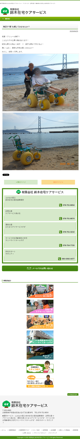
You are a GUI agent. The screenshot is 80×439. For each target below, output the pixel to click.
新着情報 (75, 430)
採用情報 (45, 430)
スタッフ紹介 (36, 430)
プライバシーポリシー (40, 433)
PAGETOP (73, 394)
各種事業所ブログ (24, 430)
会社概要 (53, 430)
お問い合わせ (27, 433)
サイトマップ (53, 433)
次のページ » (58, 182)
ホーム (4, 430)
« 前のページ (21, 182)
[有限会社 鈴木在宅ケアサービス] (23, 14)
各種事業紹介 (12, 430)
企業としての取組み (64, 430)
